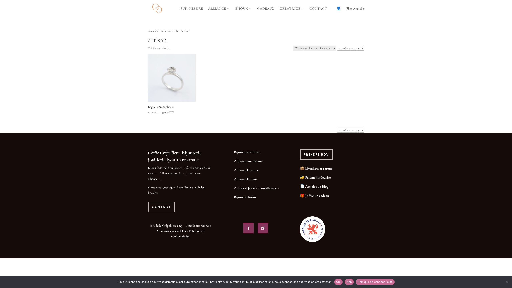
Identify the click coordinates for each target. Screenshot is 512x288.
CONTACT (318, 9)
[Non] (507, 282)
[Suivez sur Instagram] (263, 228)
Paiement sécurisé (318, 177)
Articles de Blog (316, 186)
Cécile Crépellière (163, 153)
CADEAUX (265, 9)
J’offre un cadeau (317, 195)
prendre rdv (316, 154)
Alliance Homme (246, 170)
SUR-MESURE (191, 9)
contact (161, 207)
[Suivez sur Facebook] (248, 228)
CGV (183, 231)
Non (349, 281)
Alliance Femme (246, 179)
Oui (338, 281)
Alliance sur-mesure (248, 161)
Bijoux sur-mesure (247, 152)
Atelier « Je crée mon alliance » (256, 188)
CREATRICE (290, 9)
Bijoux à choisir (245, 197)
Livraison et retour (318, 168)
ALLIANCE (217, 9)
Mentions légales (167, 231)
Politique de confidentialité (375, 281)
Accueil (152, 31)
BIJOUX (241, 9)
